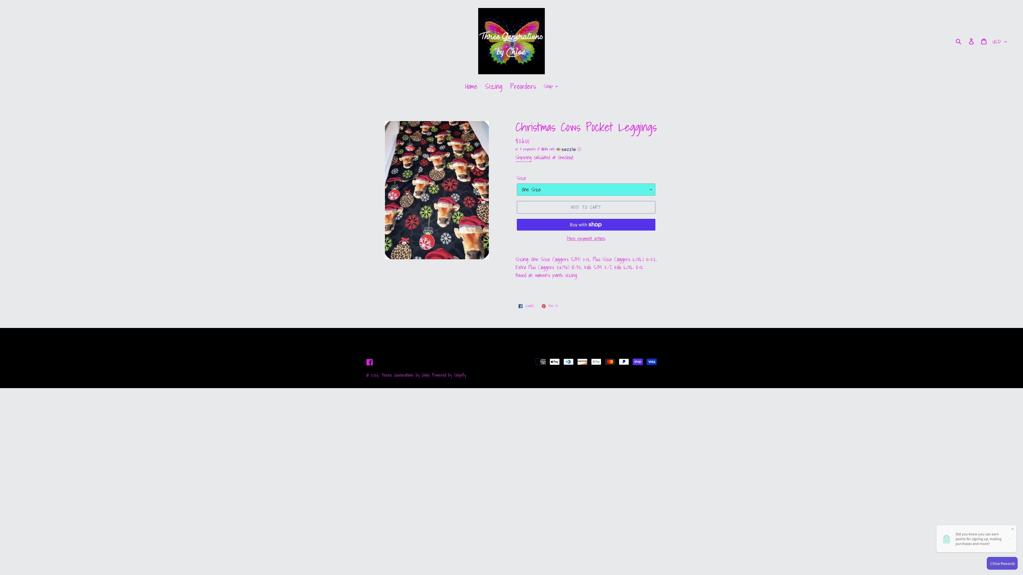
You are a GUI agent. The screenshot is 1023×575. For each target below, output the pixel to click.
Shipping (523, 157)
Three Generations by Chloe (405, 375)
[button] (586, 149)
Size (521, 178)
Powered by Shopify (449, 375)
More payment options (586, 238)
